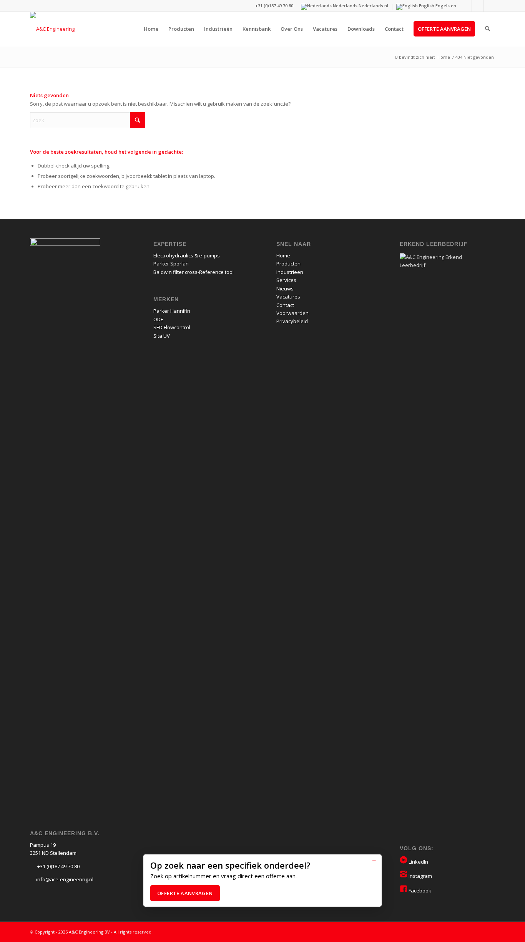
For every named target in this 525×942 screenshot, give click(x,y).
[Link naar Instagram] (477, 6)
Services (286, 280)
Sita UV (161, 335)
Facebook (419, 890)
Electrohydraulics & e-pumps (186, 255)
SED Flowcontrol (171, 327)
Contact (285, 305)
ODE (158, 319)
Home (283, 255)
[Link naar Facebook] (489, 6)
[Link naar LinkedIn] (466, 6)
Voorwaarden (292, 313)
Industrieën (289, 272)
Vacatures (288, 296)
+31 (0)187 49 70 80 (58, 866)
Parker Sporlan (171, 263)
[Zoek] (487, 29)
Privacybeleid (292, 321)
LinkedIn (417, 861)
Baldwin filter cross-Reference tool (193, 272)
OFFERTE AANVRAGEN (185, 893)
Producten (288, 263)
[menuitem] (151, 29)
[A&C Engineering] (52, 29)
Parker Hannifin (171, 310)
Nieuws (285, 288)
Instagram (419, 875)
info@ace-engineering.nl (64, 879)
